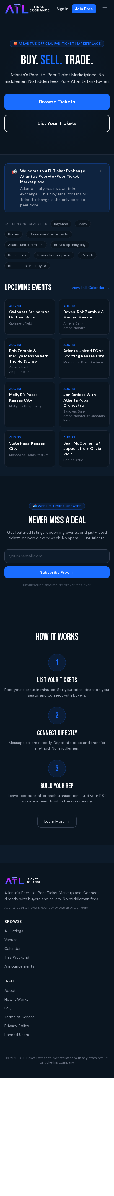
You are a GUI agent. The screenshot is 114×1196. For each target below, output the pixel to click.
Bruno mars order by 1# (27, 266)
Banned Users (16, 1034)
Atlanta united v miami (25, 245)
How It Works (16, 999)
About (10, 990)
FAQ (7, 1008)
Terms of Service (19, 1016)
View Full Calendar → (91, 287)
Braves (13, 234)
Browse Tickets (57, 102)
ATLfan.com (79, 907)
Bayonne (61, 224)
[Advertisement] (57, 1137)
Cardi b (87, 255)
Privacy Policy (16, 1025)
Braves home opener (54, 255)
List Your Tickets (57, 123)
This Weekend (16, 957)
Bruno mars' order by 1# (49, 234)
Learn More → (57, 821)
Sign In (62, 8)
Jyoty (82, 224)
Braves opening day (70, 245)
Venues (10, 939)
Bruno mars (17, 255)
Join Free (84, 8)
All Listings (13, 930)
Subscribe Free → (57, 572)
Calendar (12, 948)
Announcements (19, 966)
